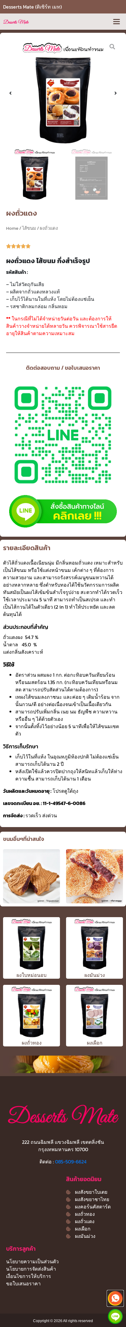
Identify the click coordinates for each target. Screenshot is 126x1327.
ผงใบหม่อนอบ (31, 975)
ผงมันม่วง (94, 975)
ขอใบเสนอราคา (23, 1283)
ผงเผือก (94, 1042)
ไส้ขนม (29, 228)
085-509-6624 (71, 1161)
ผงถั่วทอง (32, 1042)
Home (12, 228)
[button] (116, 22)
